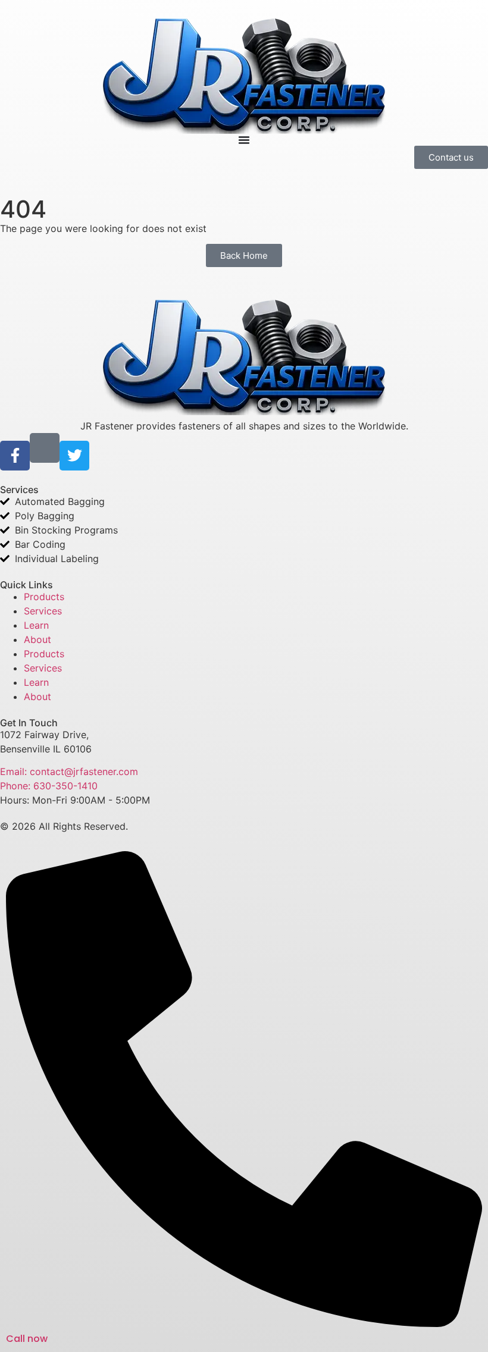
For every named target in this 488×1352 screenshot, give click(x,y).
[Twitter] (74, 455)
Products (44, 597)
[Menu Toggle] (244, 140)
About (37, 639)
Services (43, 611)
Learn (36, 625)
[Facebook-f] (15, 455)
